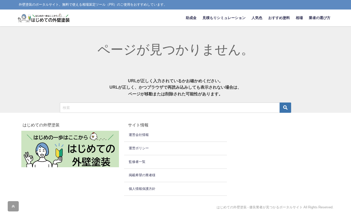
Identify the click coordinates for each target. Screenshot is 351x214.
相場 (299, 18)
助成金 (191, 18)
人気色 (257, 18)
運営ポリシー (139, 148)
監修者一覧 (137, 161)
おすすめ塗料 (279, 18)
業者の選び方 (319, 18)
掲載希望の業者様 (142, 175)
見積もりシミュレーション (224, 18)
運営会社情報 (139, 134)
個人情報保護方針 (142, 188)
